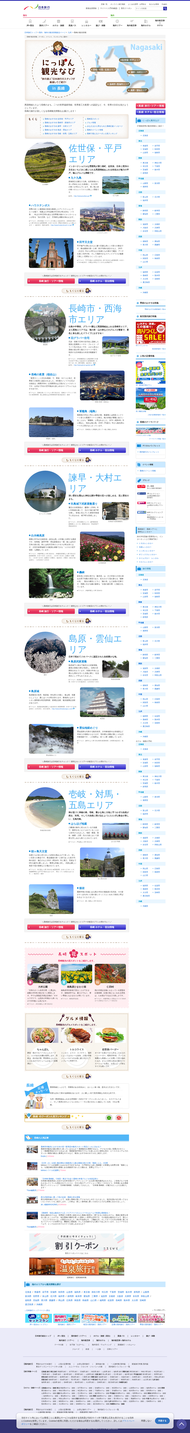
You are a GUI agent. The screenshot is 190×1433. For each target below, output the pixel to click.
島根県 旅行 (136, 1379)
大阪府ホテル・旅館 (138, 1396)
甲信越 (141, 623)
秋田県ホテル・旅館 (119, 1388)
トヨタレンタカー (146, 543)
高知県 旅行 (64, 1379)
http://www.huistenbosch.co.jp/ (61, 225)
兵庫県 (157, 228)
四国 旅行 (44, 1379)
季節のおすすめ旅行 (44, 1364)
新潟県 (157, 183)
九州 (70, 32)
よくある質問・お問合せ (137, 4)
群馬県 (145, 173)
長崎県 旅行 (68, 1382)
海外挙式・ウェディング (101, 1345)
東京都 (145, 163)
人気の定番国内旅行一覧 (156, 415)
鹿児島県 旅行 (113, 1382)
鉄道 (87, 1349)
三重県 (157, 214)
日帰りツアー (112, 1349)
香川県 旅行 (75, 1379)
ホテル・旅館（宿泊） (102, 1336)
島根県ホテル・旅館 (83, 1401)
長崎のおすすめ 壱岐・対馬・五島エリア (61, 134)
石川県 (157, 197)
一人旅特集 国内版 (118, 1364)
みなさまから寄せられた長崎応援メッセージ (105, 126)
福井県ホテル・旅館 (102, 1393)
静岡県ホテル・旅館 (158, 1393)
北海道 (145, 135)
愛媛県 (157, 245)
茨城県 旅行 (57, 1374)
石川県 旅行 (118, 1374)
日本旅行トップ (30, 32)
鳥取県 (145, 258)
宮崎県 (157, 279)
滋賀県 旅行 (103, 1377)
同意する (162, 1420)
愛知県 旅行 (75, 1377)
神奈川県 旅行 (146, 1371)
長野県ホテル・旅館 (139, 1393)
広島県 (157, 255)
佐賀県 (157, 272)
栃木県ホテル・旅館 (136, 1390)
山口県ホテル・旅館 (100, 1401)
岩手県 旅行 (73, 1371)
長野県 (145, 187)
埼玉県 (145, 166)
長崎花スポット (93, 119)
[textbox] (149, 8)
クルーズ (75, 1349)
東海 (140, 650)
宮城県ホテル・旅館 (102, 1388)
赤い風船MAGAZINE (49, 1205)
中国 (140, 694)
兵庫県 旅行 (136, 1377)
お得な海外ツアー (84, 1410)
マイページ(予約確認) (108, 8)
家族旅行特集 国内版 (140, 1364)
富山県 (145, 197)
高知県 (157, 241)
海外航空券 (85, 1340)
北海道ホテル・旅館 (48, 1388)
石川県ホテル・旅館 (84, 1393)
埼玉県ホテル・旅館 (84, 1390)
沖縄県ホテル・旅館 (117, 1404)
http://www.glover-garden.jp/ (83, 365)
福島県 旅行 (118, 1371)
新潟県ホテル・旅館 (122, 1393)
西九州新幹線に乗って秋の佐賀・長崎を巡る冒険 (60, 1197)
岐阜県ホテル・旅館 (50, 1396)
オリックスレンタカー (148, 554)
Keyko (43, 1156)
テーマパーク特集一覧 (156, 439)
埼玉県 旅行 (158, 1371)
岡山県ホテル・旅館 (157, 1398)
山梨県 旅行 (90, 1374)
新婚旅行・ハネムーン (127, 1345)
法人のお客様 (154, 4)
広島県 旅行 (114, 1379)
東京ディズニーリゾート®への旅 (49, 1367)
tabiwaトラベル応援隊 (50, 1170)
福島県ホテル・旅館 (153, 1388)
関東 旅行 (126, 1371)
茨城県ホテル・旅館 (119, 1390)
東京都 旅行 (134, 1371)
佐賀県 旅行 (57, 1382)
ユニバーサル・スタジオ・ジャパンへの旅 (85, 1367)
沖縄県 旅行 (123, 1382)
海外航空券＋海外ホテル (121, 1340)
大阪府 (145, 228)
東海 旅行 (44, 1377)
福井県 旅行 (129, 1374)
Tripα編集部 (31, 1190)
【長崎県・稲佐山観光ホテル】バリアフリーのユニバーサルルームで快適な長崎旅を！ (75, 1213)
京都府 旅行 (114, 1377)
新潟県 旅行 (147, 1374)
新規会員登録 (91, 8)
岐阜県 (157, 211)
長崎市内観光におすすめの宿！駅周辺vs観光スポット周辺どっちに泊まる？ (71, 1147)
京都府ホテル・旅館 (121, 1396)
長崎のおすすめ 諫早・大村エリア (58, 126)
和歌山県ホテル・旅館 (67, 1398)
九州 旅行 (155, 1379)
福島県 (157, 153)
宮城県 (145, 149)
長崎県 (145, 275)
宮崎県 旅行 (101, 1382)
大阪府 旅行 (125, 1377)
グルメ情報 (91, 123)
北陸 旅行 (98, 1374)
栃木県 (157, 170)
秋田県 (157, 149)
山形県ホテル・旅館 (136, 1388)
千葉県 (157, 166)
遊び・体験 (150, 1336)
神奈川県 (158, 163)
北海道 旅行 (45, 1371)
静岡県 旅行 (53, 1377)
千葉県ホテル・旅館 (102, 1390)
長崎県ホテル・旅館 (153, 1401)
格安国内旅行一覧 (158, 349)
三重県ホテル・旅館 (85, 1396)
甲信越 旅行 (138, 1374)
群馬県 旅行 (79, 1374)
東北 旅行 (53, 1371)
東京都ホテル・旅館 (48, 1390)
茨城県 (145, 170)
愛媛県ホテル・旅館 (138, 1398)
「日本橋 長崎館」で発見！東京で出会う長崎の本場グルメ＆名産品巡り (69, 1179)
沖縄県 (145, 292)
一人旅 (98, 1349)
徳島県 (145, 241)
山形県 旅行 (106, 1371)
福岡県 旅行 (45, 1382)
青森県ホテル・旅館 (67, 1388)
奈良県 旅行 (147, 1377)
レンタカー (135, 1336)
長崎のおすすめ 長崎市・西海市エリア (60, 123)
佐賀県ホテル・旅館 (136, 1401)
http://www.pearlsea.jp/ (81, 196)
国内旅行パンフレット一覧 (119, 1367)
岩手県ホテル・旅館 (84, 1388)
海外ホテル (100, 1340)
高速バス (121, 1336)
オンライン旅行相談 (117, 4)
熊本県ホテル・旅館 (48, 1404)
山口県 (145, 262)
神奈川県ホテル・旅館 (67, 1390)
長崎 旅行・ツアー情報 (51, 281)
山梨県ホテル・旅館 (48, 1393)
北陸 (140, 636)
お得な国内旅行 (83, 1364)
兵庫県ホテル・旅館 (155, 1396)
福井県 (145, 200)
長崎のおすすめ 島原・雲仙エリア (58, 130)
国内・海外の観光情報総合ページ (52, 32)
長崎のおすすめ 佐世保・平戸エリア (59, 119)
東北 (140, 585)
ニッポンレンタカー (147, 551)
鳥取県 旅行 (125, 1379)
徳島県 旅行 (53, 1379)
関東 (140, 602)
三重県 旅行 (86, 1377)
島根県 (157, 258)
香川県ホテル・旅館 (121, 1398)
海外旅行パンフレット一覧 (108, 1410)
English (164, 4)
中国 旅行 (94, 1379)
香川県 (145, 245)
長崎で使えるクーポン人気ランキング (102, 134)
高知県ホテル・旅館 (103, 1398)
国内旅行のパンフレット (149, 452)
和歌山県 (158, 231)
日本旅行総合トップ (43, 1336)
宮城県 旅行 (84, 1371)
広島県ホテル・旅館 (48, 1401)
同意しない (146, 1420)
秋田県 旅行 (95, 1371)
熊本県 (157, 275)
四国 (140, 681)
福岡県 (145, 272)
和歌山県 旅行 (159, 1377)
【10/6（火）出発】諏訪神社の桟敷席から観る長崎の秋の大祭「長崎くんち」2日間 (74, 1163)
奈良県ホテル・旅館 (48, 1398)
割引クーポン (126, 8)
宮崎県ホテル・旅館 (83, 1404)
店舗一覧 (104, 4)
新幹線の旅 (100, 1364)
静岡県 (145, 211)
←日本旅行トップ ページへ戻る (37, 1310)
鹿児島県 (146, 282)
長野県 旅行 (158, 1374)
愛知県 (145, 214)
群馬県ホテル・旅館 (153, 1390)
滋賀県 (145, 224)
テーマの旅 (58, 1345)
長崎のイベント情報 (95, 130)
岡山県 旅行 (103, 1379)
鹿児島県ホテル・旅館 (101, 1404)
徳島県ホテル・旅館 (86, 1398)
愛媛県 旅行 (86, 1379)
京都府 (157, 224)
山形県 (145, 153)
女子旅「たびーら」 (78, 1345)
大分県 (145, 279)
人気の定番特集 (64, 1364)
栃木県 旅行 (68, 1374)
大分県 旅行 (90, 1382)
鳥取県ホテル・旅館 (66, 1401)
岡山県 (145, 255)
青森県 (145, 146)
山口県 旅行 (147, 1379)
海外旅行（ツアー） (67, 1340)
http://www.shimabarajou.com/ (62, 709)
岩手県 (157, 146)
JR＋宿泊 (61, 1336)
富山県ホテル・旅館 (67, 1393)
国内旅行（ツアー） (79, 1336)
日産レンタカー (145, 547)
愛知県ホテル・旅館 (68, 1396)
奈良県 (145, 231)
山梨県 (145, 183)
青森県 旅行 (62, 1371)
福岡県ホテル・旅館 (119, 1401)
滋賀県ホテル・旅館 (104, 1396)
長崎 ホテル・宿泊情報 (102, 281)
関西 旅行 (94, 1377)
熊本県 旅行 (79, 1382)
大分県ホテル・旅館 (66, 1404)
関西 (140, 664)
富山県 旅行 (106, 1374)
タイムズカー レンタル (149, 558)
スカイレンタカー (146, 562)
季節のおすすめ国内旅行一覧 (154, 309)
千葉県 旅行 (45, 1374)
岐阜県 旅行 (64, 1377)
